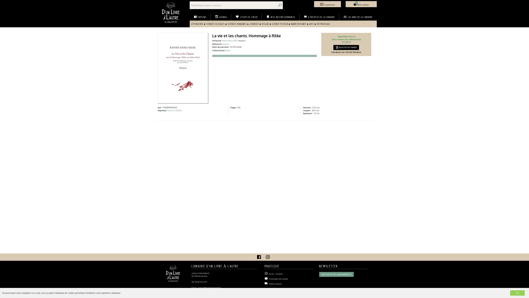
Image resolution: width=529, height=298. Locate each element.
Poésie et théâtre (174, 110)
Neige (227, 50)
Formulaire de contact (276, 279)
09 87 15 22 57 (201, 282)
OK (517, 293)
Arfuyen (225, 44)
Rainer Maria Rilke (230, 40)
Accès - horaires (273, 274)
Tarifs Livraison (273, 284)
